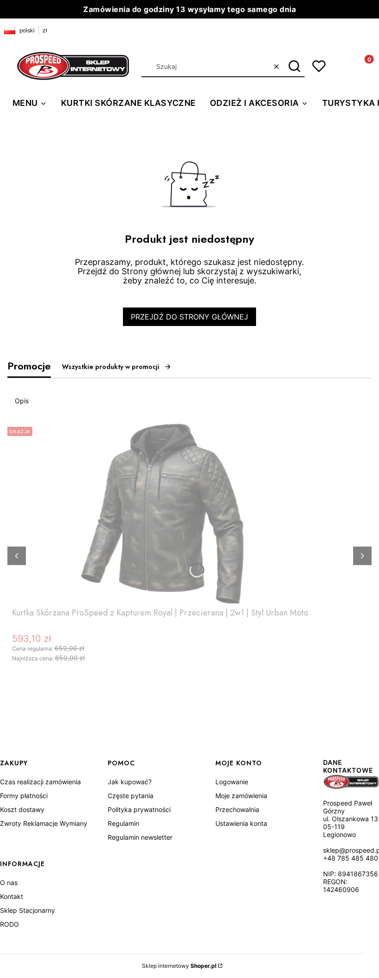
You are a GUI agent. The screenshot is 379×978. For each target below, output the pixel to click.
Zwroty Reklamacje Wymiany (43, 823)
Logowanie (231, 782)
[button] (294, 66)
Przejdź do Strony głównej (189, 316)
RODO (9, 924)
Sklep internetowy (179, 965)
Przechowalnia (237, 809)
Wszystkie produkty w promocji (110, 366)
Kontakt (11, 896)
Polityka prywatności (139, 809)
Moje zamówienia (241, 796)
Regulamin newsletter (140, 837)
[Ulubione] (319, 66)
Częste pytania (130, 796)
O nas (9, 882)
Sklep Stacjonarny (27, 910)
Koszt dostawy (22, 809)
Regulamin (123, 823)
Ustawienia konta (241, 823)
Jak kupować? (130, 782)
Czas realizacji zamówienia (40, 782)
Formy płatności (24, 796)
